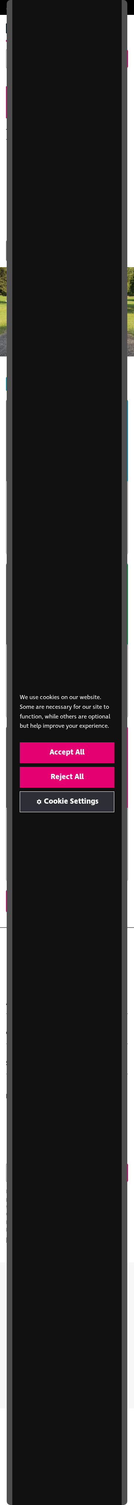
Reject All (67, 777)
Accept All (67, 752)
